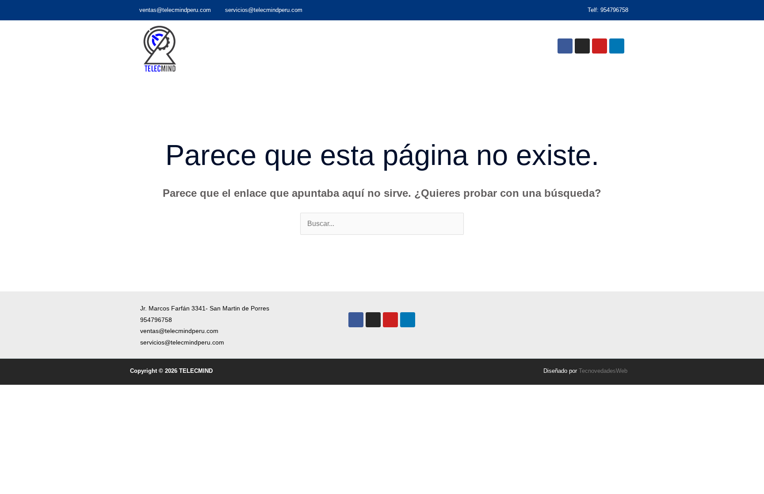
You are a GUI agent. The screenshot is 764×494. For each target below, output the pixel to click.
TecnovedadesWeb (603, 371)
